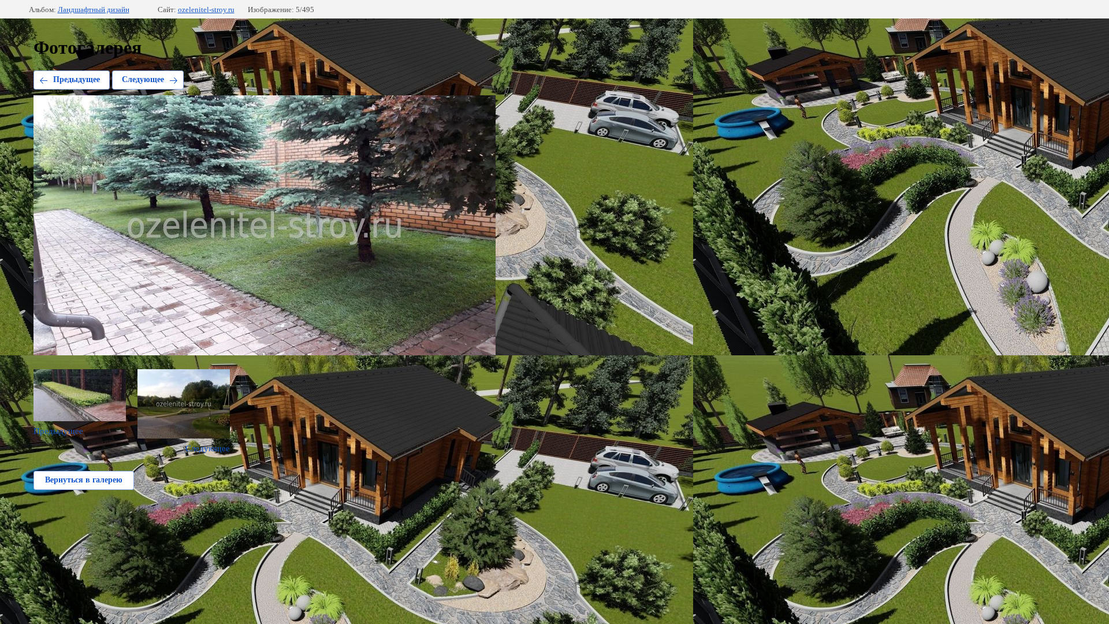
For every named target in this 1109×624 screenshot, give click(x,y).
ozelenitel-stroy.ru (206, 9)
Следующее (143, 79)
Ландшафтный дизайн (93, 9)
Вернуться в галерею (83, 480)
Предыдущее (76, 79)
